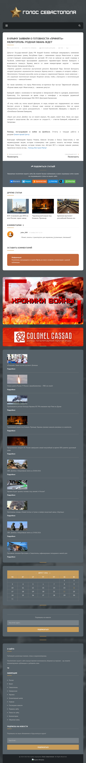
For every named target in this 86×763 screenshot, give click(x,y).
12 (33, 588)
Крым (11, 684)
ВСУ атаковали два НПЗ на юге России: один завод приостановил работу (17, 218)
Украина (33, 48)
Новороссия (13, 691)
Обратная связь (14, 720)
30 (74, 595)
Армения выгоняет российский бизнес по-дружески (66, 218)
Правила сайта (14, 709)
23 (74, 592)
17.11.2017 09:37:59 (13, 48)
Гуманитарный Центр (21, 134)
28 (54, 595)
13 (43, 588)
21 (54, 592)
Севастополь (13, 687)
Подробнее (11, 369)
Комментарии (13, 716)
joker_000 (24, 232)
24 (12, 595)
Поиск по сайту (14, 713)
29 (64, 595)
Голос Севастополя (48, 756)
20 (43, 592)
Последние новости (16, 705)
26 (33, 595)
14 (54, 588)
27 (43, 595)
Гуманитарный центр (16, 698)
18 (23, 592)
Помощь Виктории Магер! (37, 148)
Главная (11, 702)
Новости (27, 48)
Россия (11, 680)
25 (23, 595)
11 (23, 588)
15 (64, 588)
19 (33, 592)
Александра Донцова (48, 48)
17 (12, 592)
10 (12, 588)
